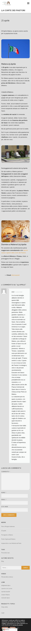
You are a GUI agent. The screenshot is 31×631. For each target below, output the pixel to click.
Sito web (4, 506)
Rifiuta (12, 628)
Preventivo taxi (5, 552)
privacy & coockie (18, 625)
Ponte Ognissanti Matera (8, 539)
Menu (28, 3)
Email (3, 499)
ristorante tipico (5, 598)
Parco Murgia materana (8, 526)
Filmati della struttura (7, 577)
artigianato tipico (5, 585)
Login (2, 613)
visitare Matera (5, 594)
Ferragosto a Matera (7, 535)
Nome (3, 492)
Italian (7, 629)
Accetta (5, 628)
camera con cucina (6, 588)
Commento (5, 471)
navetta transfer (5, 591)
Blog (2, 561)
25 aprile (3, 530)
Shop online (4, 607)
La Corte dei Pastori (13, 10)
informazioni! (15, 275)
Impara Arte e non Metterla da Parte (11, 543)
